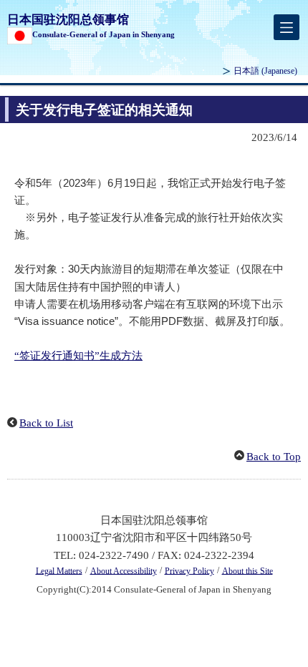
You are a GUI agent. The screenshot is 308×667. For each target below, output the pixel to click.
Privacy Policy (189, 570)
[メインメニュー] (286, 27)
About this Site (247, 570)
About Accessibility (123, 570)
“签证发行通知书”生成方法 (78, 355)
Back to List (46, 423)
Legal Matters (59, 570)
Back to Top (273, 456)
